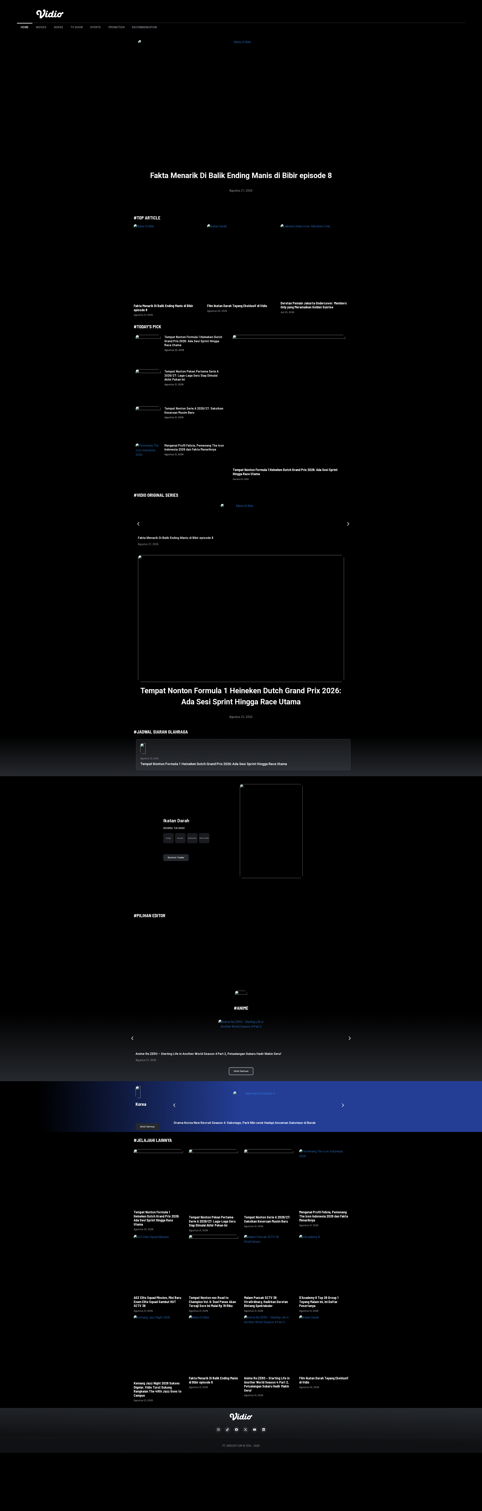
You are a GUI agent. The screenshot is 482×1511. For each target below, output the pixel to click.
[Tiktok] (227, 1430)
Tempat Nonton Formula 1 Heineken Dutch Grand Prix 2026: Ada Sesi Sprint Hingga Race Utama (193, 341)
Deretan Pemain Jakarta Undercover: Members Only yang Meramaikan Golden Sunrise (314, 305)
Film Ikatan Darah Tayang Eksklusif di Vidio (237, 306)
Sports (95, 27)
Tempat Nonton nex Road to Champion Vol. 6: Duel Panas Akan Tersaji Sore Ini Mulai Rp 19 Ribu (212, 1302)
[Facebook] (236, 1430)
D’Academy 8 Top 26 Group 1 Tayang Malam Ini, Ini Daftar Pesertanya (318, 1302)
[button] (138, 523)
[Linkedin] (264, 1430)
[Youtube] (255, 1430)
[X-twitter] (246, 1430)
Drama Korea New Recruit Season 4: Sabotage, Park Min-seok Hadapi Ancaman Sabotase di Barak (245, 1123)
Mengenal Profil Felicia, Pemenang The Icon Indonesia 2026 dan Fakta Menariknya (194, 447)
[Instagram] (218, 1430)
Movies (41, 27)
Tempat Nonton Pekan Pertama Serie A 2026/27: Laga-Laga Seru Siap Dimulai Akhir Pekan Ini (191, 375)
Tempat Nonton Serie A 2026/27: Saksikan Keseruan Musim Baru (193, 410)
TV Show (77, 27)
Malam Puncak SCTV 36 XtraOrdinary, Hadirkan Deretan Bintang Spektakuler (266, 1302)
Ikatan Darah (176, 820)
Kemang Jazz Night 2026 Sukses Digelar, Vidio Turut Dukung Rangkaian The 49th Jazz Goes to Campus (158, 1389)
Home (25, 27)
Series (58, 27)
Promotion (116, 27)
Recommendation (144, 27)
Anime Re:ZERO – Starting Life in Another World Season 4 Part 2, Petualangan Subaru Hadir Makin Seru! (208, 1054)
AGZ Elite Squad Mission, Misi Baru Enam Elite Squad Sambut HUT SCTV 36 (157, 1302)
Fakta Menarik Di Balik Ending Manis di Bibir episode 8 (241, 175)
